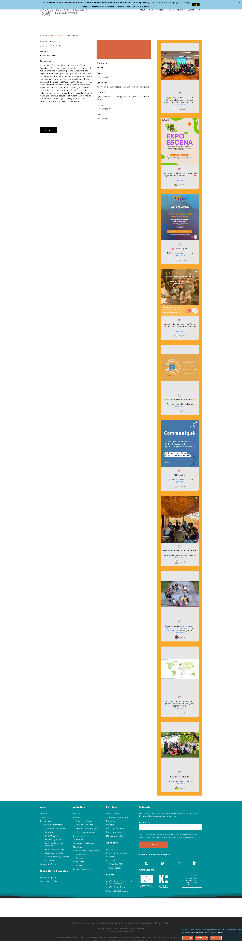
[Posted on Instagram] (179, 93)
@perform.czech (172, 628)
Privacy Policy (192, 880)
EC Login (191, 885)
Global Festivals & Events (117, 891)
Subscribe (145, 807)
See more (48, 130)
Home (43, 35)
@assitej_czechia (186, 626)
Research (110, 857)
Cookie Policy (192, 878)
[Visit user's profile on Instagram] (175, 109)
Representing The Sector (117, 853)
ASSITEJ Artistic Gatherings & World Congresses (119, 882)
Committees (78, 839)
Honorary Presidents (115, 828)
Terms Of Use (191, 883)
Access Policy (191, 876)
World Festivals (54, 35)
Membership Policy (114, 836)
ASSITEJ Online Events (116, 887)
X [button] (239, 2)
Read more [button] (180, 104)
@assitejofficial (172, 630)
